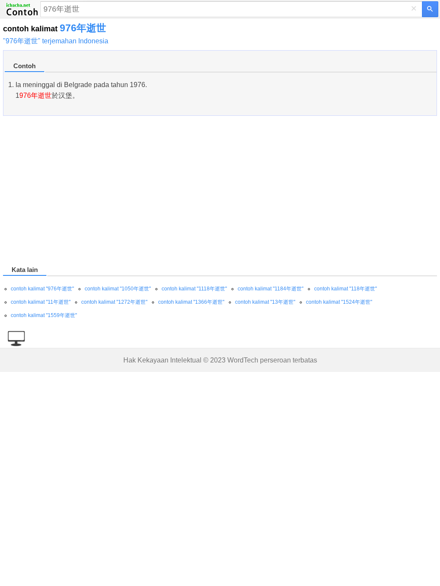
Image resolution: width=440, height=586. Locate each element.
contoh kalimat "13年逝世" (265, 302)
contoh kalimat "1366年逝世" (191, 302)
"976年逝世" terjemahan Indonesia (55, 41)
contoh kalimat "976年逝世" (42, 289)
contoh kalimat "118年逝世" (345, 289)
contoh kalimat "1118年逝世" (194, 289)
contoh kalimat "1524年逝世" (339, 302)
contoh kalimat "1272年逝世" (114, 302)
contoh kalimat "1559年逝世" (44, 315)
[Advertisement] (220, 192)
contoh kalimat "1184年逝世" (270, 289)
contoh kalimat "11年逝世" (40, 302)
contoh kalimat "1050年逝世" (118, 289)
